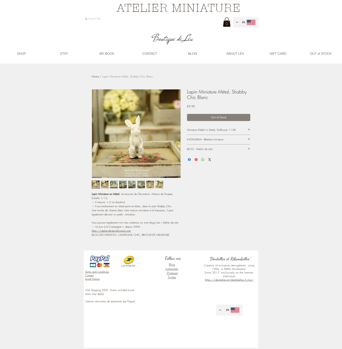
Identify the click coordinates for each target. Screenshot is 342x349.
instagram (171, 269)
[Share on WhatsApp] (203, 159)
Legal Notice (92, 279)
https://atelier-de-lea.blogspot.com (111, 231)
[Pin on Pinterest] (196, 159)
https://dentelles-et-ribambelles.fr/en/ (229, 280)
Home (95, 76)
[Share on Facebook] (189, 159)
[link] (227, 22)
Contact (89, 275)
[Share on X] (210, 159)
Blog (172, 264)
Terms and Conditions (97, 272)
